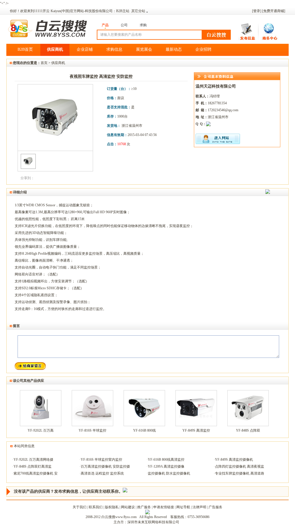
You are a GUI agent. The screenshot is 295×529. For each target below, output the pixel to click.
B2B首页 (25, 49)
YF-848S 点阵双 (248, 430)
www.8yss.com (126, 517)
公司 (124, 25)
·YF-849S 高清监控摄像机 (233, 460)
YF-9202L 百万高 (41, 430)
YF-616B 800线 (144, 430)
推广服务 (144, 507)
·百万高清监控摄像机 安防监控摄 (105, 466)
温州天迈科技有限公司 (216, 86)
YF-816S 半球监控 (92, 430)
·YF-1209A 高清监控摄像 (165, 466)
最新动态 (174, 49)
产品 (105, 25)
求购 (143, 25)
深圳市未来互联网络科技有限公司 (153, 522)
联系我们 (96, 507)
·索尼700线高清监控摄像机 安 (35, 473)
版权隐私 (112, 507)
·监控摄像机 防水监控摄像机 (168, 473)
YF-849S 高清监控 (196, 430)
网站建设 (128, 507)
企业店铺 (85, 49)
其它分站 (138, 11)
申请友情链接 (163, 507)
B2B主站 (123, 11)
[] (273, 11)
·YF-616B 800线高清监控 (165, 460)
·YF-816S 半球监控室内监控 (101, 460)
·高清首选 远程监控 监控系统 (102, 473)
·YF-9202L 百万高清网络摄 (32, 460)
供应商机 (55, 49)
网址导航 (183, 507)
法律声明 (199, 507)
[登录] (256, 11)
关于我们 (79, 507)
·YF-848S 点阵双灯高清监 (32, 466)
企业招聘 (203, 49)
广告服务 (215, 507)
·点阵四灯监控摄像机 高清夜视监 (239, 466)
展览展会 (144, 49)
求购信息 (114, 49)
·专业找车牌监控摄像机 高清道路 (239, 473)
